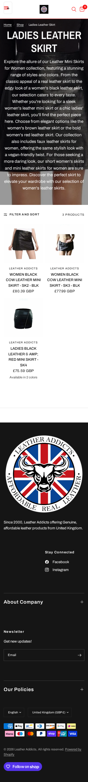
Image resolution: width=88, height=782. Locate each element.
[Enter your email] (79, 655)
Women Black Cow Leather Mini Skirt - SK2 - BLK (23, 280)
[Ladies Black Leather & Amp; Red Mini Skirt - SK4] (23, 317)
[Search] (74, 9)
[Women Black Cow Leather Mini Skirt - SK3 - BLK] (64, 243)
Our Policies (19, 689)
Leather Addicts (23, 268)
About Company (23, 602)
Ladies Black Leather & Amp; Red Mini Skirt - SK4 (23, 357)
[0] (81, 9)
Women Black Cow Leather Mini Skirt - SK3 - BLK (64, 280)
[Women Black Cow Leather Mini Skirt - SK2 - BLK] (23, 243)
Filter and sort (24, 214)
